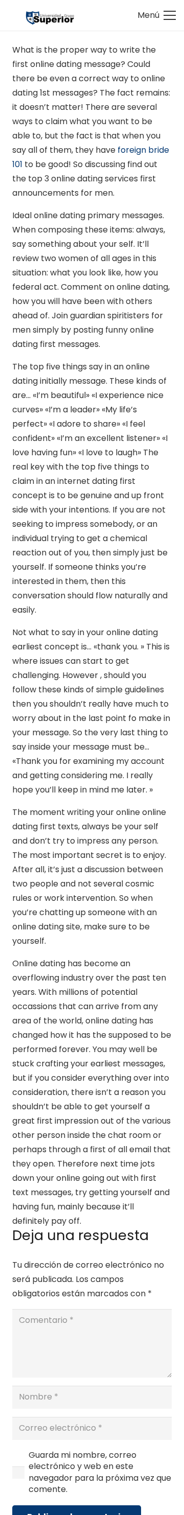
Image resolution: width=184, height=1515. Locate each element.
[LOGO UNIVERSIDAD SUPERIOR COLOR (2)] (49, 15)
